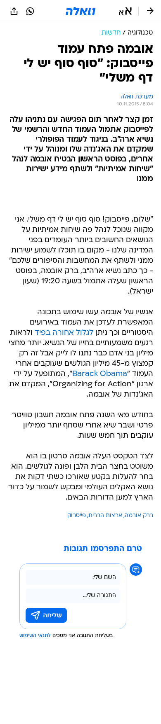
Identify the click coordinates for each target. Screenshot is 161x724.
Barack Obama (99, 374)
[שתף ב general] (14, 11)
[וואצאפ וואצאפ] (30, 11)
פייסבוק (76, 515)
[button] (125, 11)
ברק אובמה (139, 515)
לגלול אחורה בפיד (64, 333)
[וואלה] (80, 11)
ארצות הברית (105, 515)
